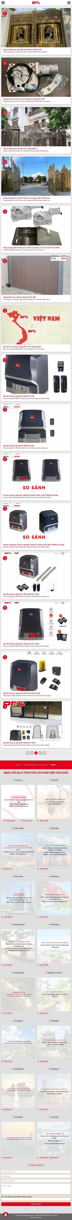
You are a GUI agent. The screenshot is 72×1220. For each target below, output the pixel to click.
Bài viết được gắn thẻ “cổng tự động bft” (36, 765)
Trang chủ (19, 765)
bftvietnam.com (29, 1215)
